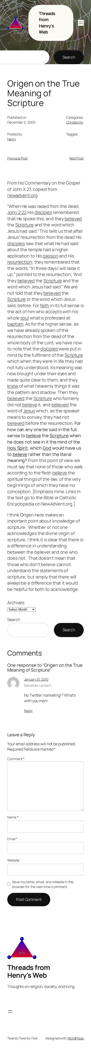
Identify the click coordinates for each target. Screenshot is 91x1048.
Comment (16, 758)
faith (44, 305)
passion (50, 256)
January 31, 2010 (36, 679)
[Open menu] (81, 23)
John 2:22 (16, 212)
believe (29, 405)
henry (11, 139)
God (47, 448)
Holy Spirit (17, 448)
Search (69, 57)
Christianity (74, 122)
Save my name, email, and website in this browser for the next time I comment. (43, 884)
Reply (28, 710)
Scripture (24, 225)
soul (24, 318)
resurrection (19, 262)
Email (12, 838)
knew (12, 386)
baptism (15, 324)
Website (13, 860)
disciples (43, 212)
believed (73, 219)
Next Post (76, 158)
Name (12, 817)
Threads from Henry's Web (47, 22)
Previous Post (17, 158)
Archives (15, 602)
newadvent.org (22, 195)
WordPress (75, 1038)
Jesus (29, 411)
